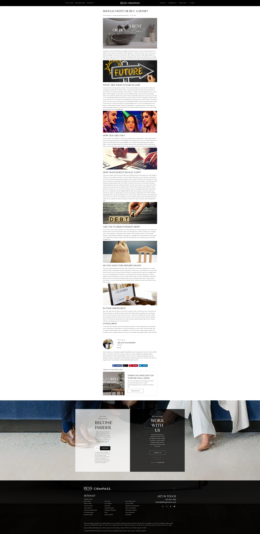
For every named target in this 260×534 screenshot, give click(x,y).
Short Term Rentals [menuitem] (130, 508)
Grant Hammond (107, 15)
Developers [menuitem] (128, 514)
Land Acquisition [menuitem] (130, 512)
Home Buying (115, 15)
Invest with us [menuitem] (88, 508)
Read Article (135, 390)
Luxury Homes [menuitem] (129, 503)
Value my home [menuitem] (88, 505)
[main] (130, 200)
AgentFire (143, 530)
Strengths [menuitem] (90, 3)
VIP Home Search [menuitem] (89, 512)
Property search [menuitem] (88, 514)
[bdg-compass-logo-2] (130, 3)
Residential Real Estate (124, 15)
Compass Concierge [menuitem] (110, 510)
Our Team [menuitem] (107, 501)
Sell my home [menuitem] (87, 503)
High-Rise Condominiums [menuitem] (132, 505)
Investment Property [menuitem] (131, 510)
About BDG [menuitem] (182, 3)
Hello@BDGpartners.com (166, 502)
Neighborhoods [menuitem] (80, 3)
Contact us (157, 452)
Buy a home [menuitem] (87, 501)
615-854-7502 (170, 499)
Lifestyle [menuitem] (163, 3)
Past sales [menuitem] (107, 505)
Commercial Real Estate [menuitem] (90, 510)
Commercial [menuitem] (172, 3)
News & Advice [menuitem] (109, 514)
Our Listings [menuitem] (69, 3)
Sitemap (110, 530)
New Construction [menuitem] (130, 501)
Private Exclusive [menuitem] (109, 508)
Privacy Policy (103, 462)
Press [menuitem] (106, 512)
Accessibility (115, 530)
